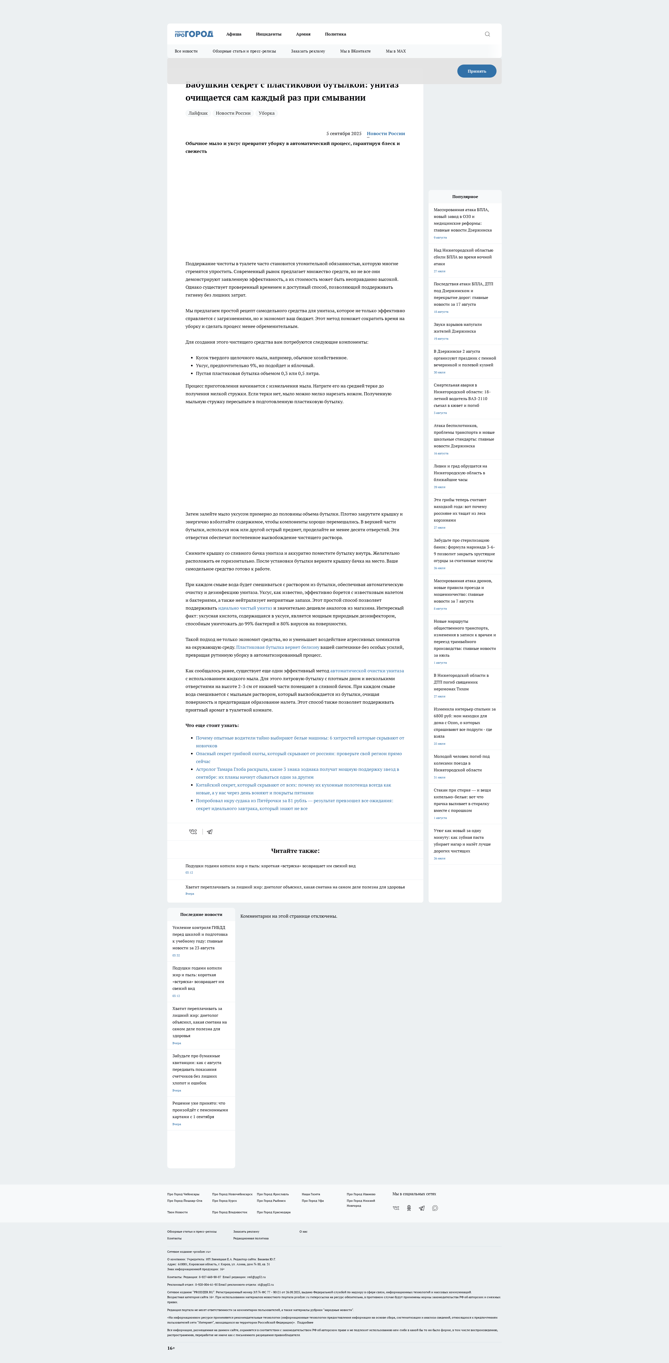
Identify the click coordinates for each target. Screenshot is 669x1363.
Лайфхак (198, 113)
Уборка (267, 113)
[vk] (193, 831)
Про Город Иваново (361, 1194)
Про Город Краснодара (274, 1212)
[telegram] (211, 831)
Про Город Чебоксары (183, 1194)
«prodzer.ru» (202, 1252)
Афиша (233, 34)
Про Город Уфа (313, 1201)
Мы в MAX (396, 51)
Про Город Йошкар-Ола (184, 1201)
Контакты (174, 1238)
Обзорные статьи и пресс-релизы (244, 51)
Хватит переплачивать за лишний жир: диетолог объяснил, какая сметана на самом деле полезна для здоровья (295, 890)
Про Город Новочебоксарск (232, 1194)
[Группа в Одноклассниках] (409, 1208)
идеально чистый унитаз (245, 608)
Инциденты (268, 34)
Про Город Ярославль (273, 1194)
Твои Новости (177, 1212)
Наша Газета (311, 1194)
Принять (477, 71)
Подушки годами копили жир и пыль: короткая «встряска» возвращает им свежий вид (271, 868)
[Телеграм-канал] (422, 1208)
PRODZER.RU (203, 1292)
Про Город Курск (224, 1201)
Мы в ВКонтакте (355, 51)
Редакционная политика (251, 1238)
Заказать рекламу (308, 51)
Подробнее (305, 1322)
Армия (303, 34)
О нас (303, 1231)
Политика (335, 34)
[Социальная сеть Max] (435, 1208)
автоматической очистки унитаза (367, 671)
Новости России (233, 113)
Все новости (186, 51)
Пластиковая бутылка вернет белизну (277, 647)
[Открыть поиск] (487, 34)
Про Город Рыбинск (271, 1201)
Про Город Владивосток (229, 1212)
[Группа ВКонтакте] (395, 1208)
